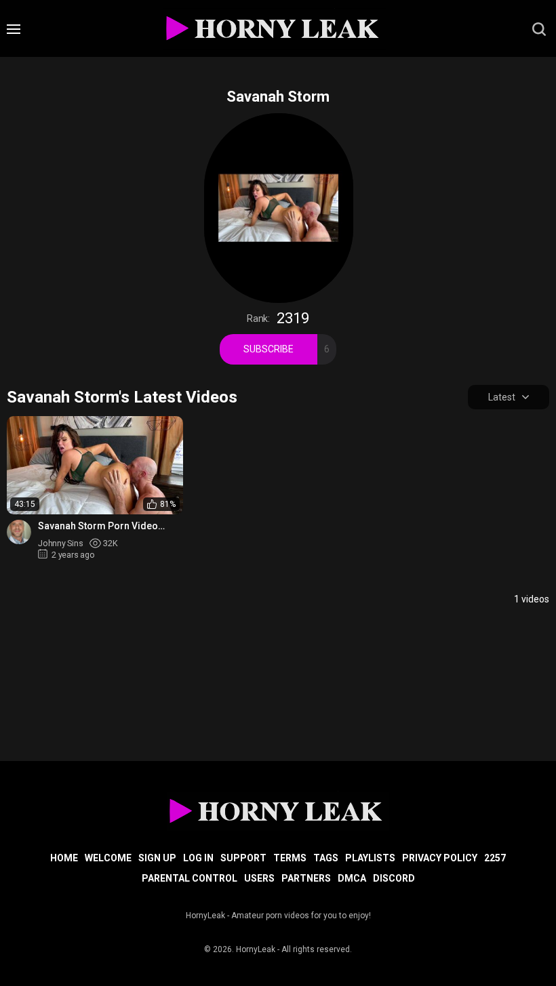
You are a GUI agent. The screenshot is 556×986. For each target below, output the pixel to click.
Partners (306, 878)
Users (259, 878)
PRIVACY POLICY (439, 858)
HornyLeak (255, 949)
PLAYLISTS (370, 858)
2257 (495, 858)
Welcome (108, 858)
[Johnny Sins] (19, 532)
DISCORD (394, 878)
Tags (325, 858)
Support (243, 858)
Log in (198, 858)
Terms (289, 858)
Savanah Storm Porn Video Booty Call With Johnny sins (99, 526)
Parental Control (189, 878)
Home (64, 858)
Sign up (157, 858)
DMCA (352, 878)
